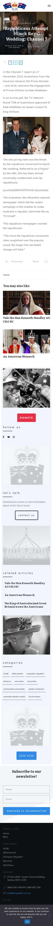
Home (6, 833)
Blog (5, 836)
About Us (7, 681)
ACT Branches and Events (14, 689)
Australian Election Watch (14, 696)
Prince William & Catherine (14, 46)
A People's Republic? (35, 674)
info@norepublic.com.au (18, 893)
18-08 (5, 674)
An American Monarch (26, 345)
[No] (49, 915)
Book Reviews (34, 696)
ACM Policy (31, 681)
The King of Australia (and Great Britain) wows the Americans (26, 605)
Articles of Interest (36, 689)
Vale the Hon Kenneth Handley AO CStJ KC (26, 308)
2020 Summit (17, 674)
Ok (27, 921)
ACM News (19, 681)
